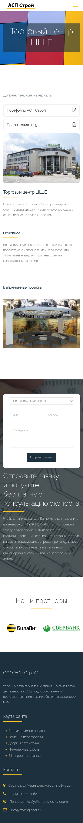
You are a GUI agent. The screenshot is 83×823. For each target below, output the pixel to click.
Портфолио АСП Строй (26, 110)
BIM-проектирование (25, 756)
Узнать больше (21, 340)
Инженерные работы (24, 749)
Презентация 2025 (22, 125)
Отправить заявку (41, 457)
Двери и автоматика (24, 743)
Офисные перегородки (26, 737)
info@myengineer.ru (26, 810)
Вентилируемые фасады (27, 731)
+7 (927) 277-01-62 (36, 524)
